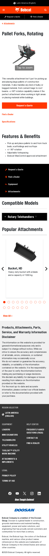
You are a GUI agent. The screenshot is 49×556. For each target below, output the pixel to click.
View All (7, 315)
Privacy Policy (9, 475)
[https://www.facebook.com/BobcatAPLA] (9, 494)
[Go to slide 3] (13, 302)
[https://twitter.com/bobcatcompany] (24, 494)
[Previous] (3, 269)
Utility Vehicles (9, 445)
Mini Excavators (10, 435)
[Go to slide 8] (35, 302)
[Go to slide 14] (17, 307)
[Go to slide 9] (40, 302)
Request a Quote (24, 105)
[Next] (45, 269)
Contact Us (32, 438)
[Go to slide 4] (17, 302)
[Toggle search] (44, 10)
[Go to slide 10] (44, 302)
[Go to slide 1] (4, 302)
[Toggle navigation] (4, 10)
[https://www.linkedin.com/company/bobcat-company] (39, 494)
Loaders (6, 429)
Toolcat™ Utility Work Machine (10, 452)
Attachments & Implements (9, 460)
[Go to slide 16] (26, 307)
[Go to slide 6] (26, 302)
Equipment (13, 184)
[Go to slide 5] (22, 302)
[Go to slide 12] (9, 307)
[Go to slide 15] (22, 307)
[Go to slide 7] (31, 302)
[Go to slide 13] (13, 307)
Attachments (14, 191)
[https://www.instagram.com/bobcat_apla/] (31, 494)
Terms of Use (8, 481)
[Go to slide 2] (9, 302)
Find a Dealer (7, 114)
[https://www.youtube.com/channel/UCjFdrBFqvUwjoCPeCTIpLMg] (17, 494)
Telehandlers (9, 440)
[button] (24, 216)
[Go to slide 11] (4, 307)
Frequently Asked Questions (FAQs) (35, 431)
